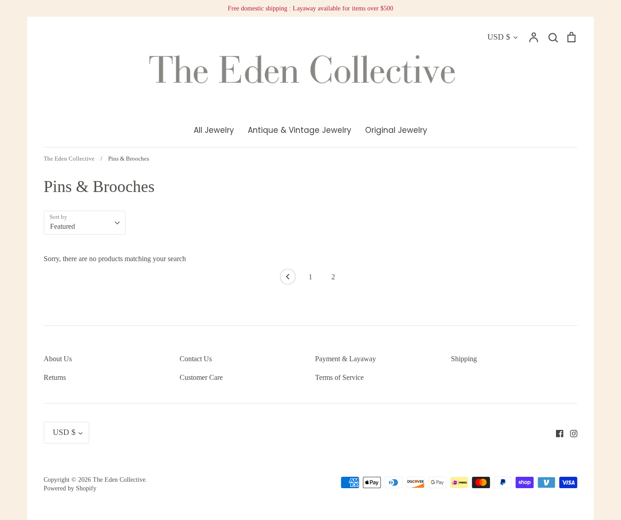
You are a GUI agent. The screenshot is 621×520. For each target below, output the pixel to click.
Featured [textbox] (62, 226)
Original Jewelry (396, 130)
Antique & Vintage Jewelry (299, 130)
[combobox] (84, 223)
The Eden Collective (119, 479)
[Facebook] (556, 432)
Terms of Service (339, 377)
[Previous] (287, 279)
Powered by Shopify (70, 488)
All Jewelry (214, 130)
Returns (55, 377)
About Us (58, 359)
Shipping (464, 359)
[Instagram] (570, 432)
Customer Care (201, 377)
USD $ (498, 36)
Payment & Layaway (345, 359)
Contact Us (196, 359)
